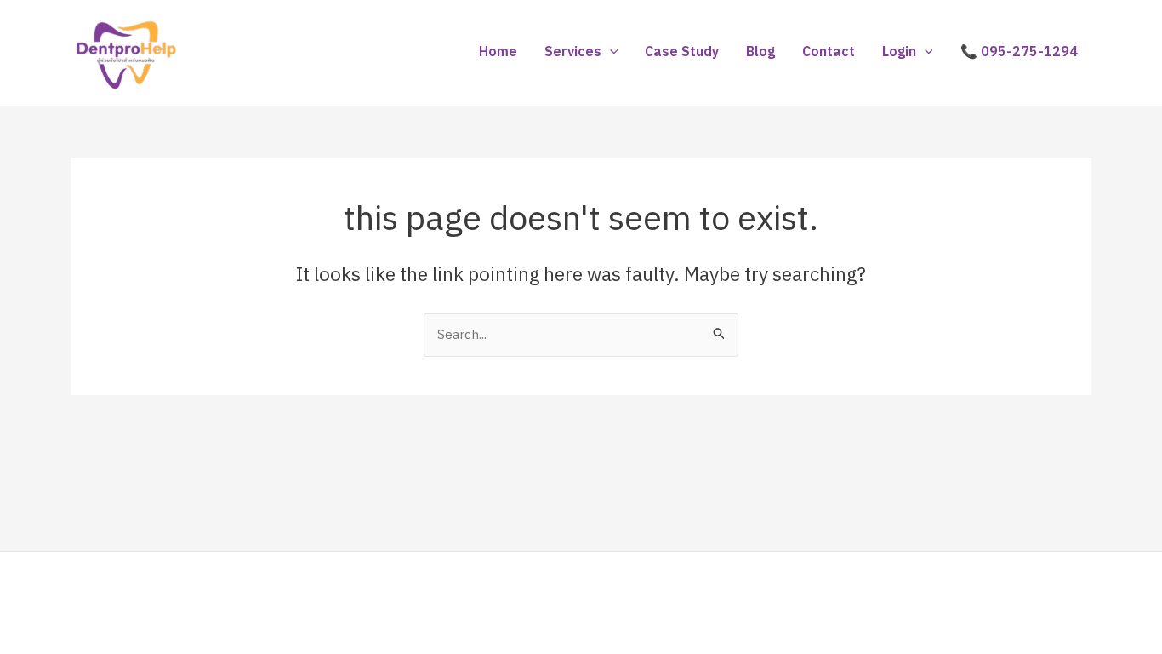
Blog (760, 52)
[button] (609, 53)
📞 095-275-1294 (1019, 52)
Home (498, 52)
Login (899, 52)
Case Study (682, 52)
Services (572, 52)
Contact (828, 52)
